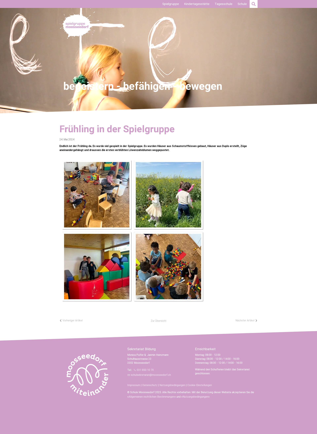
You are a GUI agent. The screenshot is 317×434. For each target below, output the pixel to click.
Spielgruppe (170, 4)
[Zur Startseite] (80, 24)
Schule (242, 4)
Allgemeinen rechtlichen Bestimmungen (152, 396)
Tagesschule (223, 4)
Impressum (133, 385)
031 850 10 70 (145, 370)
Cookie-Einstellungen (199, 385)
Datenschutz (149, 385)
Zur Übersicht (158, 320)
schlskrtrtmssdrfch (151, 374)
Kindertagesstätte (196, 4)
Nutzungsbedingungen (172, 385)
